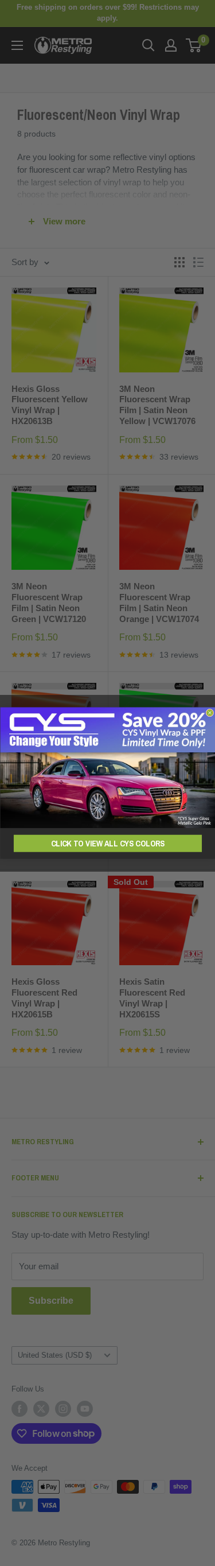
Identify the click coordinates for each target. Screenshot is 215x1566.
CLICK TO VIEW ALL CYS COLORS (107, 843)
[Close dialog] (209, 712)
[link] (107, 768)
